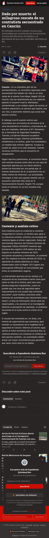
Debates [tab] (25, 427)
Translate (7, 9)
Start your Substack (18, 531)
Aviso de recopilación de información (29, 502)
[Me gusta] (4, 52)
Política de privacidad (25, 505)
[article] (24, 441)
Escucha (43, 47)
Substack (15, 535)
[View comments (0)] (9, 52)
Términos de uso (28, 500)
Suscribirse (30, 3)
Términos (36, 525)
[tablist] (12, 399)
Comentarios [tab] (8, 399)
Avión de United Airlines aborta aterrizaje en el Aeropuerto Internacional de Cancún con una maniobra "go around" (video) (18, 436)
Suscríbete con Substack (26, 495)
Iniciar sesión (42, 3)
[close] (42, 460)
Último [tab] (16, 427)
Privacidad (29, 525)
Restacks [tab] (18, 399)
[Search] (45, 427)
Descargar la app (33, 531)
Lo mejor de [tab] (7, 427)
